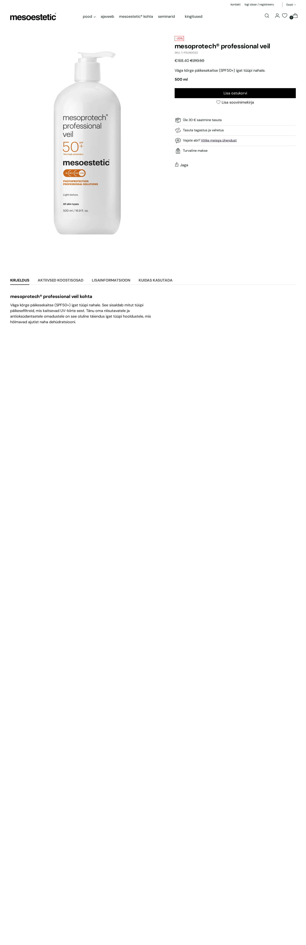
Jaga (184, 165)
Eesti (289, 4)
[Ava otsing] (267, 15)
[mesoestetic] (33, 16)
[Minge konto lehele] (275, 15)
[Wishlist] (284, 15)
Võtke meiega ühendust (219, 140)
